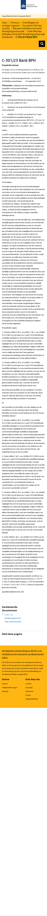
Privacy (28, 695)
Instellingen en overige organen (20, 24)
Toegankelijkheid (31, 699)
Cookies (28, 684)
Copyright (29, 687)
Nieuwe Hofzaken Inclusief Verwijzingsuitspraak (21, 30)
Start (4, 22)
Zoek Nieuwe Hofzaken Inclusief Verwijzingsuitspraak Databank (23, 34)
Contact (5, 684)
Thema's (15, 22)
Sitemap (5, 691)
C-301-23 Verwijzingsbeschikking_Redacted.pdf (13, 618)
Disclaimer (29, 691)
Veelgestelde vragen (9, 687)
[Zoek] (42, 44)
